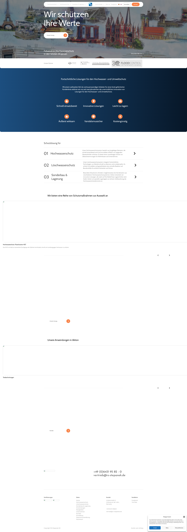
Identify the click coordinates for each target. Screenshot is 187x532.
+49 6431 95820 (111, 509)
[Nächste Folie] (169, 255)
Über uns (108, 4)
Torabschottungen (8, 377)
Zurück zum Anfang (137, 528)
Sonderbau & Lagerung (78, 4)
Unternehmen (80, 511)
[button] (184, 517)
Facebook (135, 500)
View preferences (179, 528)
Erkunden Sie (135, 54)
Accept (155, 528)
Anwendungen (99, 4)
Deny (167, 528)
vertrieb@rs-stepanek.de (109, 475)
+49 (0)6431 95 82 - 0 (108, 471)
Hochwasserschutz (52, 4)
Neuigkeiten (114, 4)
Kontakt (136, 4)
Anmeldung (79, 515)
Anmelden (126, 4)
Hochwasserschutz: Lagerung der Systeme (16, 244)
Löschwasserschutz (64, 4)
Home (78, 500)
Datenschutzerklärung (83, 517)
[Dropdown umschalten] (58, 4)
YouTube (134, 502)
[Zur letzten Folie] (158, 255)
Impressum (79, 519)
